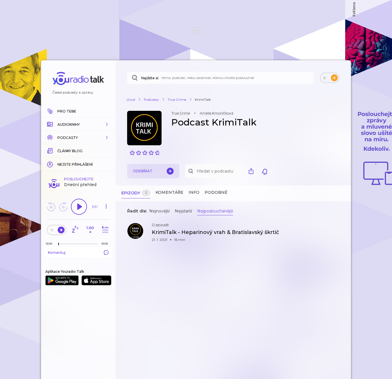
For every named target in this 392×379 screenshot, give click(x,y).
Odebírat (142, 171)
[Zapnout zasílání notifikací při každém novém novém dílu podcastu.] (264, 171)
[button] (78, 124)
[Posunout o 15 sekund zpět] (51, 207)
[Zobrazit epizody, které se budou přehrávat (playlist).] (104, 230)
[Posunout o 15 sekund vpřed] (63, 207)
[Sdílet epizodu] (339, 235)
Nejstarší (183, 211)
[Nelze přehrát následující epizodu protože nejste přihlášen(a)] (95, 207)
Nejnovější (159, 211)
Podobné (216, 192)
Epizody (134, 193)
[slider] (58, 244)
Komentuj (56, 252)
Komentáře (169, 192)
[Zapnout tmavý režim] (329, 78)
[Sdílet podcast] (252, 171)
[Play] (79, 206)
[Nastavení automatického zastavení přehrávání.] (75, 230)
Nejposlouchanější (215, 211)
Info (194, 192)
